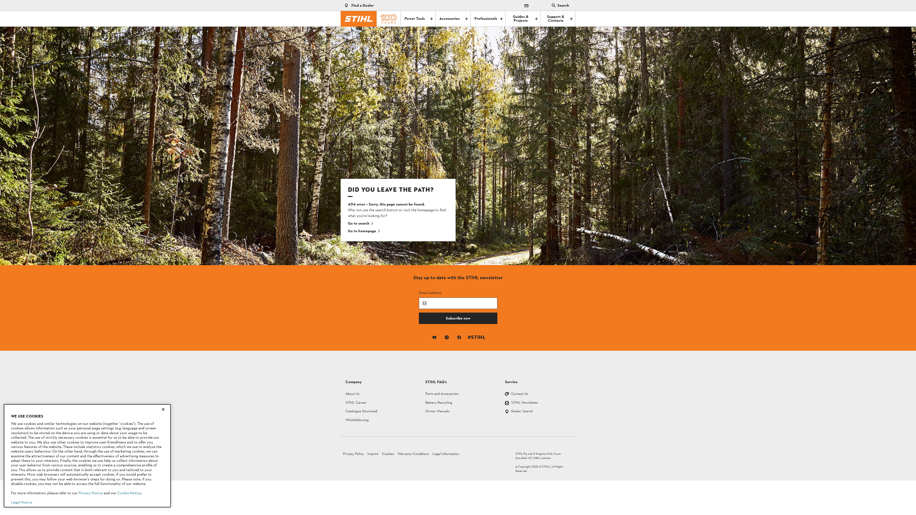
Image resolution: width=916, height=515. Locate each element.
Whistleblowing (357, 420)
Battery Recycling (438, 403)
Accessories (449, 18)
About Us (352, 394)
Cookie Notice (129, 493)
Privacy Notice (90, 493)
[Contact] (526, 5)
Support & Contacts (555, 18)
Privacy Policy (353, 454)
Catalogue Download (361, 412)
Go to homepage (362, 231)
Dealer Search (522, 412)
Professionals (485, 18)
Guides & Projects (520, 18)
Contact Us (519, 394)
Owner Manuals (437, 412)
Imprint (372, 454)
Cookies (388, 454)
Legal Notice (21, 502)
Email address (430, 292)
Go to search (359, 224)
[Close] (163, 409)
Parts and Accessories (441, 394)
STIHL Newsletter (524, 403)
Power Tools (415, 18)
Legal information (445, 454)
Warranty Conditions (413, 454)
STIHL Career (356, 403)
